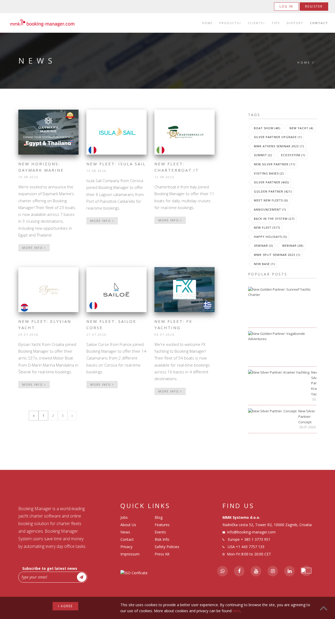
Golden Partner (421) (273, 191)
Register (314, 6)
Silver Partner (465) (271, 182)
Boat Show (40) (267, 128)
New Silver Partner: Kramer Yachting (314, 383)
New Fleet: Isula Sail (116, 163)
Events (160, 532)
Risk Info (162, 539)
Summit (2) (263, 155)
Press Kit (162, 554)
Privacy (126, 546)
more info (33, 248)
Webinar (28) (292, 245)
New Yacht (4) (301, 128)
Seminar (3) (263, 245)
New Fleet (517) (267, 227)
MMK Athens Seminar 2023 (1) (279, 146)
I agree (65, 606)
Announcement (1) (270, 209)
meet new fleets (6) (271, 200)
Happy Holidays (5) (270, 237)
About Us (128, 524)
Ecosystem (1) (293, 155)
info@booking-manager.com (251, 532)
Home (207, 23)
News (125, 532)
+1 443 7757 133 (250, 546)
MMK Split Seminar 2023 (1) (277, 255)
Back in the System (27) (274, 219)
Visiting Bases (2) (269, 173)
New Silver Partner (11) (274, 164)
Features (162, 524)
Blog (159, 517)
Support (294, 23)
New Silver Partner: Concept (306, 416)
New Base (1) (264, 264)
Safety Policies (167, 546)
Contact (319, 23)
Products (229, 23)
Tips (276, 23)
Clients (255, 23)
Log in (286, 6)
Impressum (129, 554)
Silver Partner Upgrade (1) (278, 137)
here (236, 610)
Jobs (124, 517)
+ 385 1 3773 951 (255, 539)
